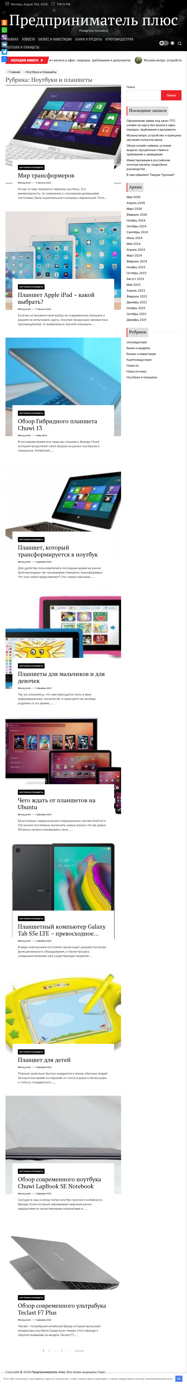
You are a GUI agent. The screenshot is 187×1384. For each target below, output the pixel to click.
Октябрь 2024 (136, 226)
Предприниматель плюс (93, 19)
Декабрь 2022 (137, 302)
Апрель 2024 (136, 249)
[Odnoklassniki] (4, 22)
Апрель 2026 (136, 203)
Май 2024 (133, 244)
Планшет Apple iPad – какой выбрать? (56, 298)
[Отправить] (4, 59)
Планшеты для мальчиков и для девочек (61, 677)
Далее (79, 1350)
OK (179, 1378)
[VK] (4, 44)
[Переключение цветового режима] (166, 43)
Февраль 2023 (137, 296)
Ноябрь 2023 (136, 267)
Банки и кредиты (88, 39)
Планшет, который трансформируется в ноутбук (58, 551)
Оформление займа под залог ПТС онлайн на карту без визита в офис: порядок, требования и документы (151, 125)
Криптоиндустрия (119, 39)
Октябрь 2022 (136, 314)
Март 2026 (134, 209)
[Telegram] (4, 52)
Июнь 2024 (134, 238)
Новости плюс (137, 371)
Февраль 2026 (137, 214)
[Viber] (4, 37)
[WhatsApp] (4, 30)
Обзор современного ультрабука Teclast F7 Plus (62, 1309)
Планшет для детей (44, 1060)
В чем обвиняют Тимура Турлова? (150, 175)
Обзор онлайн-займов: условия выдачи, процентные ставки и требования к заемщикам (149, 150)
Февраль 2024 (137, 261)
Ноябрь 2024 (136, 220)
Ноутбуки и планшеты (22, 47)
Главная (11, 39)
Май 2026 (133, 197)
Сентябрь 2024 (137, 232)
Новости (28, 39)
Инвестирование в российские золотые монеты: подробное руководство (148, 164)
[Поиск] (180, 43)
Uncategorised (137, 342)
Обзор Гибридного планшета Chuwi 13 (57, 424)
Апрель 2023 (136, 290)
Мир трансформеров (46, 175)
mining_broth (24, 182)
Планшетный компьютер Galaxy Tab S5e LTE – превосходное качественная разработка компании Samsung (62, 937)
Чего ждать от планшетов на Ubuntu (57, 803)
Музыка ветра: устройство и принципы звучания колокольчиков (154, 137)
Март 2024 (134, 255)
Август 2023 (135, 279)
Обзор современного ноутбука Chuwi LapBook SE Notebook (59, 1182)
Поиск (131, 87)
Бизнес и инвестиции (55, 39)
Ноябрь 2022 (136, 308)
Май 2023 (133, 284)
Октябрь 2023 (136, 273)
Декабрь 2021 (136, 320)
